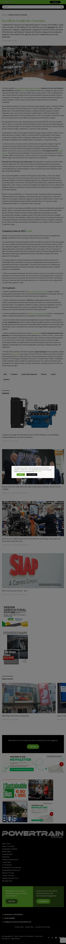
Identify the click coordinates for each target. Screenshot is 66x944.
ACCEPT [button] (21, 474)
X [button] (51, 468)
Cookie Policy (38, 471)
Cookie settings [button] (32, 474)
